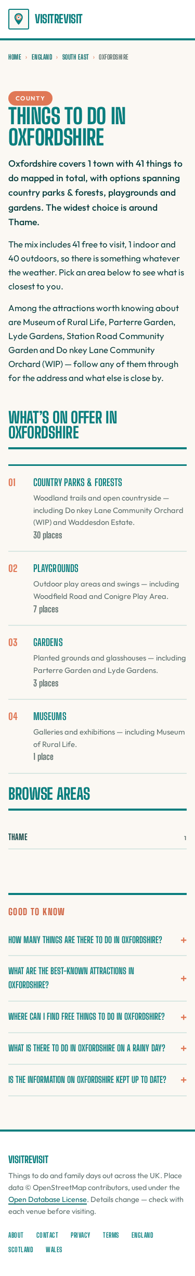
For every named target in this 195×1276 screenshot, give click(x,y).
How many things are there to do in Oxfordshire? (85, 939)
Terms (111, 1235)
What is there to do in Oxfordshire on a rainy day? (86, 1048)
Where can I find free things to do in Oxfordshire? (86, 1016)
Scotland (20, 1249)
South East (75, 57)
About (16, 1235)
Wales (54, 1249)
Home (14, 57)
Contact (47, 1235)
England (42, 57)
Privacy (80, 1235)
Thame (97, 837)
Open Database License (47, 1199)
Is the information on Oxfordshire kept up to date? (87, 1079)
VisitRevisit (59, 19)
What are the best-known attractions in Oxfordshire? (71, 977)
